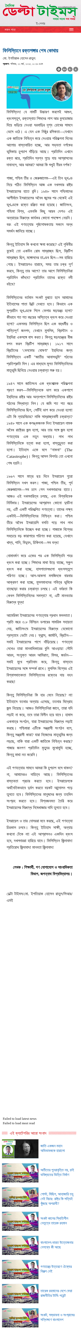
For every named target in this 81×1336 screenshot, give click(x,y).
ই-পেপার (40, 23)
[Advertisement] (40, 985)
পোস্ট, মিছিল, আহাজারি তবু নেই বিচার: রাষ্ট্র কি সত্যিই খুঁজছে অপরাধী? (56, 1199)
